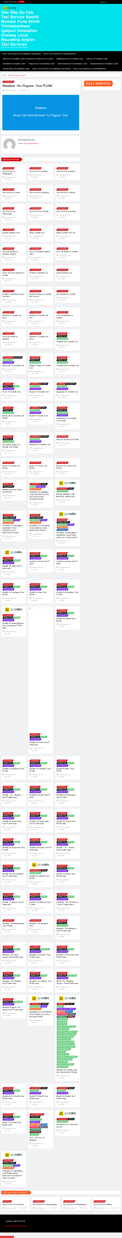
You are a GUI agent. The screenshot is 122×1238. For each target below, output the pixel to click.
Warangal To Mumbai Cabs (41, 64)
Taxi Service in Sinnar (66, 171)
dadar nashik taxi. (37, 233)
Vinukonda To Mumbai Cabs (16, 69)
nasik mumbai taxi (64, 273)
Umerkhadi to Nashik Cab (67, 365)
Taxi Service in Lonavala (13, 1204)
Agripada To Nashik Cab (67, 392)
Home (4, 75)
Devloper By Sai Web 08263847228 (15, 1226)
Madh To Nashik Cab (38, 416)
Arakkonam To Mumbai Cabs (104, 64)
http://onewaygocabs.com (31, 143)
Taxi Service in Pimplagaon (75, 1204)
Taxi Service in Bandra (39, 192)
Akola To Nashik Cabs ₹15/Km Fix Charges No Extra (28, 59)
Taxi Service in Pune (11, 192)
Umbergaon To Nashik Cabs (69, 59)
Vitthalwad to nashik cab (67, 342)
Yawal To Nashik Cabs (97, 59)
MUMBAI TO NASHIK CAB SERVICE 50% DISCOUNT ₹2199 (39, 528)
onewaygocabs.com (10, 90)
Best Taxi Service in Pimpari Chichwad (22, 54)
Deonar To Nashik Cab (39, 392)
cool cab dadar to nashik (67, 252)
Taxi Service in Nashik (39, 211)
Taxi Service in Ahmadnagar (45, 1204)
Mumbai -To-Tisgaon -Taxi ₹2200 (17, 75)
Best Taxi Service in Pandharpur (60, 54)
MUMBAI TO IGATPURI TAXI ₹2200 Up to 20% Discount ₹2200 (40, 1014)
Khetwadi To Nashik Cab (13, 365)
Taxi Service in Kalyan (66, 211)
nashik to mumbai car (38, 273)
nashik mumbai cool (11, 233)
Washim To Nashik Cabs (14, 64)
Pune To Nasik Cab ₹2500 (67, 439)
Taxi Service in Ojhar (38, 171)
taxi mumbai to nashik (66, 294)
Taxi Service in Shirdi (65, 192)
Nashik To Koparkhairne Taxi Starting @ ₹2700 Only (13, 625)
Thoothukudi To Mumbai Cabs (72, 64)
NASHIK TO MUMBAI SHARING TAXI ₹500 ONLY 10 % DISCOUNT (67, 535)
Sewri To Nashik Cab (11, 392)
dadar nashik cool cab (65, 233)
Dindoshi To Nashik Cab (39, 444)
